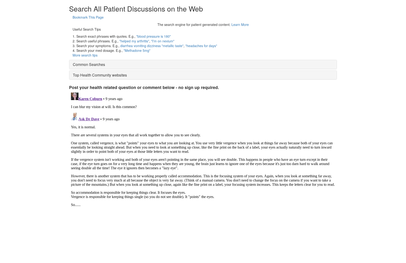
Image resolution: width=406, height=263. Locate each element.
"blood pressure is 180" (153, 36)
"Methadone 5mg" (137, 50)
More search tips (85, 55)
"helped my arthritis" (134, 41)
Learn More (240, 24)
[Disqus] (203, 149)
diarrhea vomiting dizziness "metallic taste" (151, 45)
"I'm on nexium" (162, 41)
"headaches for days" (201, 45)
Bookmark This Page (88, 17)
